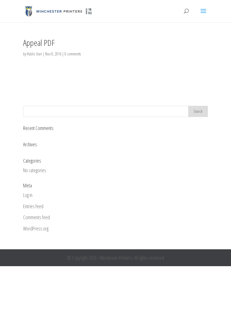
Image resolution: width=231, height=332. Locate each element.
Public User (34, 54)
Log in (27, 195)
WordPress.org (35, 228)
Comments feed (36, 217)
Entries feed (33, 206)
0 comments (73, 54)
